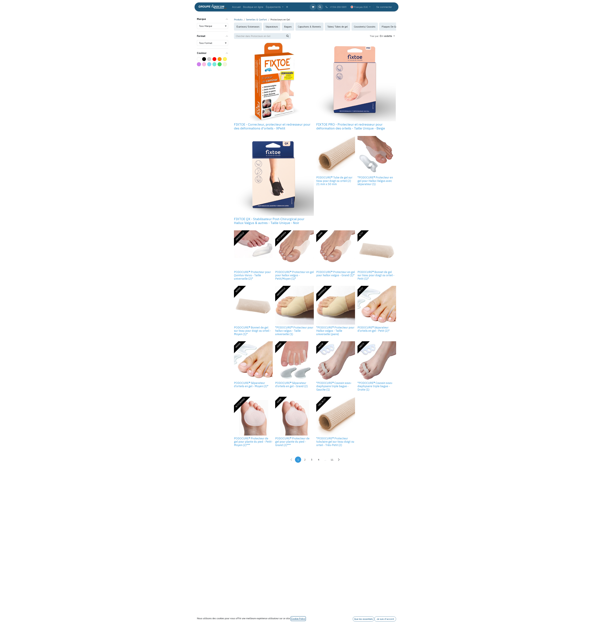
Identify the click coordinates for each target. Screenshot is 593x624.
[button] (320, 7)
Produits (238, 19)
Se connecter (384, 6)
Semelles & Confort (256, 19)
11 (332, 459)
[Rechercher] (287, 36)
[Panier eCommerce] (313, 7)
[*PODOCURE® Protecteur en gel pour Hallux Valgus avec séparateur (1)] (376, 155)
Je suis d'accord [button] (385, 619)
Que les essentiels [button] (363, 619)
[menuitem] (236, 7)
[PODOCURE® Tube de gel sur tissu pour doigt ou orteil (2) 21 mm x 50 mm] (335, 155)
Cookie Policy (298, 618)
